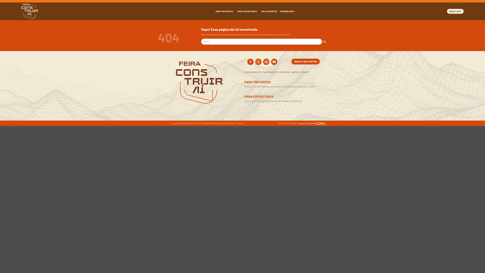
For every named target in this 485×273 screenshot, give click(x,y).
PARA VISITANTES (224, 11)
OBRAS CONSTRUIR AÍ (292, 101)
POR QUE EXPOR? (273, 101)
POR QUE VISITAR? (252, 86)
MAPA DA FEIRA (268, 86)
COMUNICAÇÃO (287, 11)
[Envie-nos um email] (266, 62)
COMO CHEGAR (283, 86)
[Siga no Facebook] (250, 62)
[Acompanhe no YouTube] (274, 62)
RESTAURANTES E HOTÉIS (303, 86)
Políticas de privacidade (287, 123)
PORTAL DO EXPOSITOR (254, 101)
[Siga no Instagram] (258, 62)
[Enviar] (324, 41)
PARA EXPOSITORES (247, 11)
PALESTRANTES (269, 11)
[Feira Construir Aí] (41, 11)
